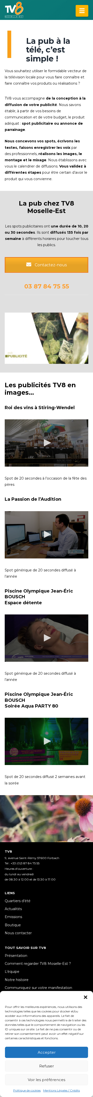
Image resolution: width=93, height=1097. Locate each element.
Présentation (16, 955)
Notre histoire (17, 980)
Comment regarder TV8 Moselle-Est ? (38, 963)
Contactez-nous (50, 265)
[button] (85, 997)
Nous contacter (18, 933)
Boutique (13, 925)
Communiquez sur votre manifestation (38, 987)
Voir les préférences (46, 1079)
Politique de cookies (27, 1090)
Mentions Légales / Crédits (61, 1090)
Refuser (46, 1066)
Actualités (13, 909)
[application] (47, 443)
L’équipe (12, 971)
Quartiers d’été (18, 901)
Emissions (13, 917)
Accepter (47, 1052)
